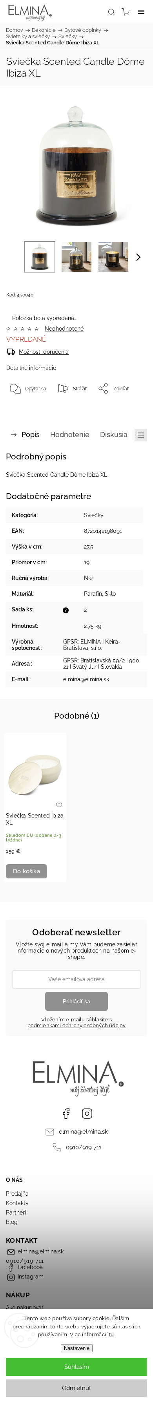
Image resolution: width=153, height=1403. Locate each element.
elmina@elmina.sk (83, 1131)
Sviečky (94, 515)
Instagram (87, 1113)
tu (111, 1334)
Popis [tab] (31, 434)
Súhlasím (76, 1366)
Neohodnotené (64, 328)
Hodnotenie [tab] (69, 434)
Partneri (16, 1212)
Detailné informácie (31, 368)
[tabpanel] (35, 808)
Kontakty (17, 1203)
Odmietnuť (76, 1388)
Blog (12, 1222)
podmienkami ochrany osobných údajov (76, 1025)
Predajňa (17, 1194)
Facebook (66, 1113)
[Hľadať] (111, 12)
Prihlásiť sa (76, 1001)
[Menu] (141, 12)
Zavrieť (128, 408)
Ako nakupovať (25, 1307)
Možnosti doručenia (44, 352)
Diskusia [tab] (114, 434)
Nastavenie (76, 1348)
